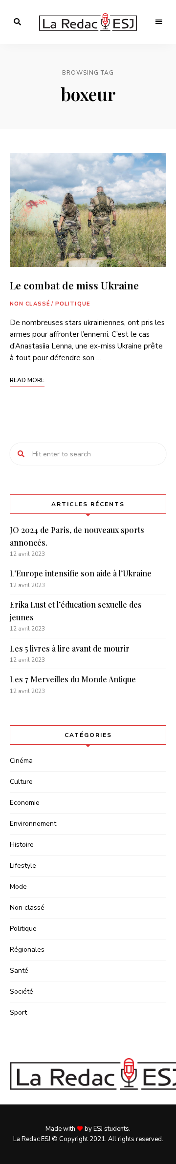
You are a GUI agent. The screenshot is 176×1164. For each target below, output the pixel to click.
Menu (159, 22)
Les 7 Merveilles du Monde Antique (73, 679)
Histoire (22, 844)
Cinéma (21, 760)
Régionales (27, 949)
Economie (25, 802)
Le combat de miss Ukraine (74, 285)
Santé (19, 970)
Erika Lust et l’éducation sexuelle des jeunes (76, 610)
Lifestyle (23, 865)
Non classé (30, 303)
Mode (18, 886)
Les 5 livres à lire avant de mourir (70, 648)
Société (21, 991)
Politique (72, 303)
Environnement (33, 823)
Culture (21, 781)
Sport (18, 1012)
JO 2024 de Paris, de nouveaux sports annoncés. (77, 536)
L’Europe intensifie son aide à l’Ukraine (81, 573)
